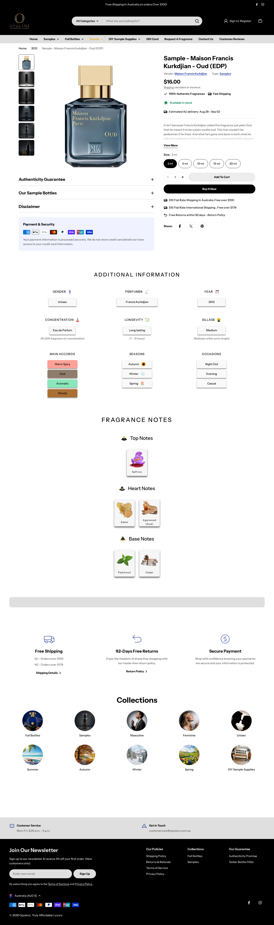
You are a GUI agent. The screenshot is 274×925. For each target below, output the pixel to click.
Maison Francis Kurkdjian (191, 73)
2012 (34, 48)
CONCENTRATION (59, 320)
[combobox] (137, 21)
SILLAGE (208, 320)
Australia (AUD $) (26, 895)
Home (23, 48)
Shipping (169, 87)
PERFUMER (134, 291)
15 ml (216, 163)
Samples (225, 73)
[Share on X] (191, 226)
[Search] (197, 21)
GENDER (59, 291)
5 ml (185, 163)
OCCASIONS (211, 354)
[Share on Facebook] (179, 226)
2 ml (170, 163)
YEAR (208, 291)
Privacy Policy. (84, 884)
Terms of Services (58, 884)
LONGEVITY (134, 320)
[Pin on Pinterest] (202, 226)
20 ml (233, 163)
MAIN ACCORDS (62, 354)
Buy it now (209, 189)
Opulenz (25, 915)
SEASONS (137, 354)
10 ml (200, 163)
